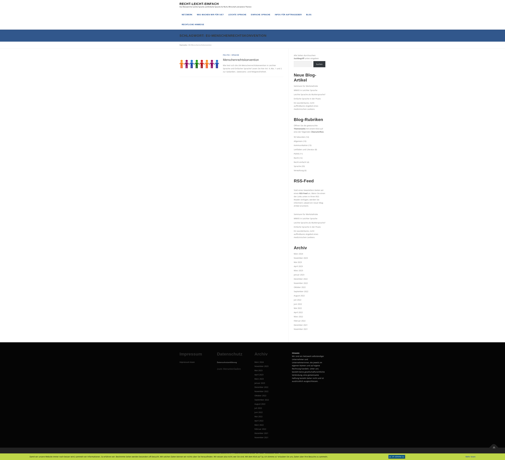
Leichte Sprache (237, 15)
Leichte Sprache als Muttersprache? (309, 94)
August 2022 (299, 295)
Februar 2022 (299, 321)
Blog (309, 15)
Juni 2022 (298, 304)
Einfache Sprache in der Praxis (307, 98)
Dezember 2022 (301, 279)
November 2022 (301, 283)
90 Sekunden (299, 137)
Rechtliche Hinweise (193, 25)
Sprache (235, 55)
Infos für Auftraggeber (288, 15)
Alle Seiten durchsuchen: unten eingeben (306, 57)
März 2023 (298, 270)
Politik (226, 55)
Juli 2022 (297, 300)
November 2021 (301, 329)
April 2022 (298, 312)
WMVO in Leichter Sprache (305, 90)
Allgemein (298, 141)
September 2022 (301, 291)
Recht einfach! (300, 162)
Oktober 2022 (300, 287)
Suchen (319, 64)
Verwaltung (299, 170)
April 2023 (298, 266)
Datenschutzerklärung (227, 362)
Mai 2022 (298, 308)
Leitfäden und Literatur (304, 149)
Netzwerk (187, 15)
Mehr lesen (471, 456)
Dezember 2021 (301, 325)
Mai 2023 (298, 262)
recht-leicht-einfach (199, 4)
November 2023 (301, 258)
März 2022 (298, 316)
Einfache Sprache (260, 15)
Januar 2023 (299, 274)
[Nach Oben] (494, 447)
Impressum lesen (187, 362)
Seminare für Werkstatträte (306, 86)
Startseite (183, 45)
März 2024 (298, 254)
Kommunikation (301, 145)
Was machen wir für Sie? (210, 15)
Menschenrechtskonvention (241, 60)
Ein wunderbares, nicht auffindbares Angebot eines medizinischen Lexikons (306, 106)
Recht (296, 158)
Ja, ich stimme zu (396, 456)
